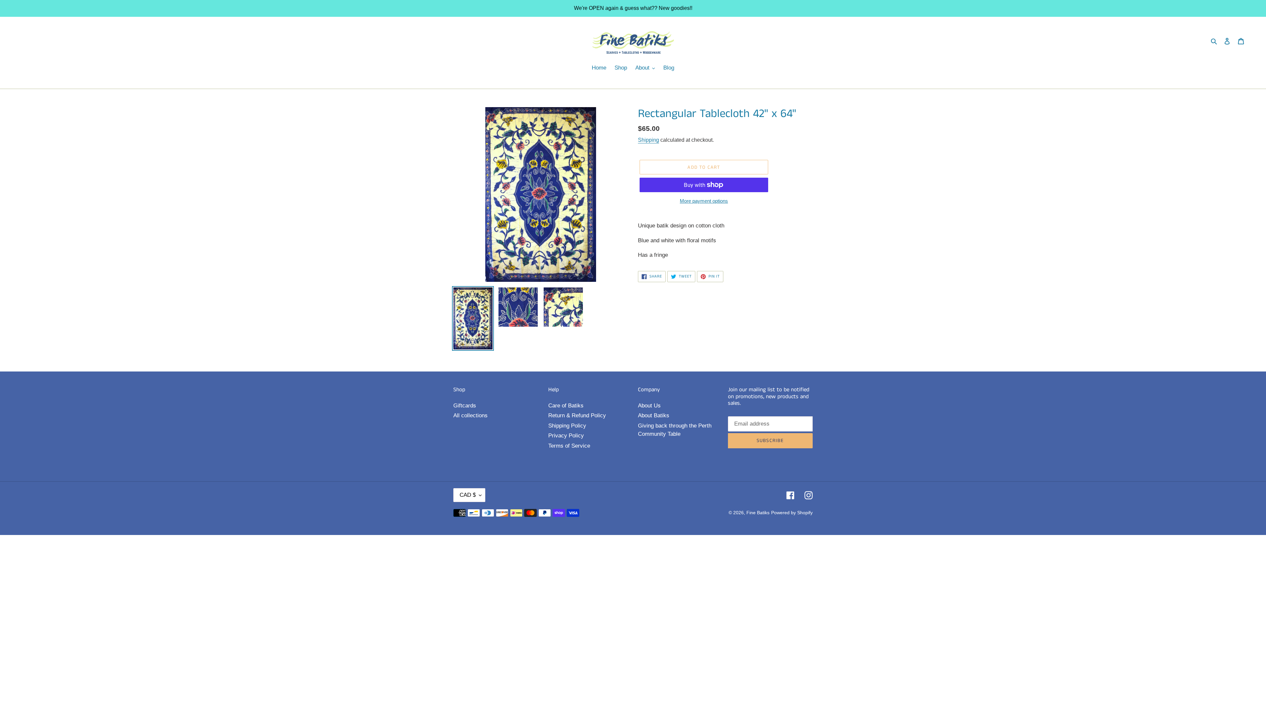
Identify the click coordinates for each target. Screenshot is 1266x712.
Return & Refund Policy (577, 415)
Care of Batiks (566, 405)
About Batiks (653, 415)
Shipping (648, 140)
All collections (470, 415)
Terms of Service (569, 446)
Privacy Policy (566, 435)
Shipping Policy (567, 426)
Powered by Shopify (792, 512)
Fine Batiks (757, 512)
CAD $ (468, 495)
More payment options (704, 201)
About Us (649, 405)
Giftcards (464, 405)
